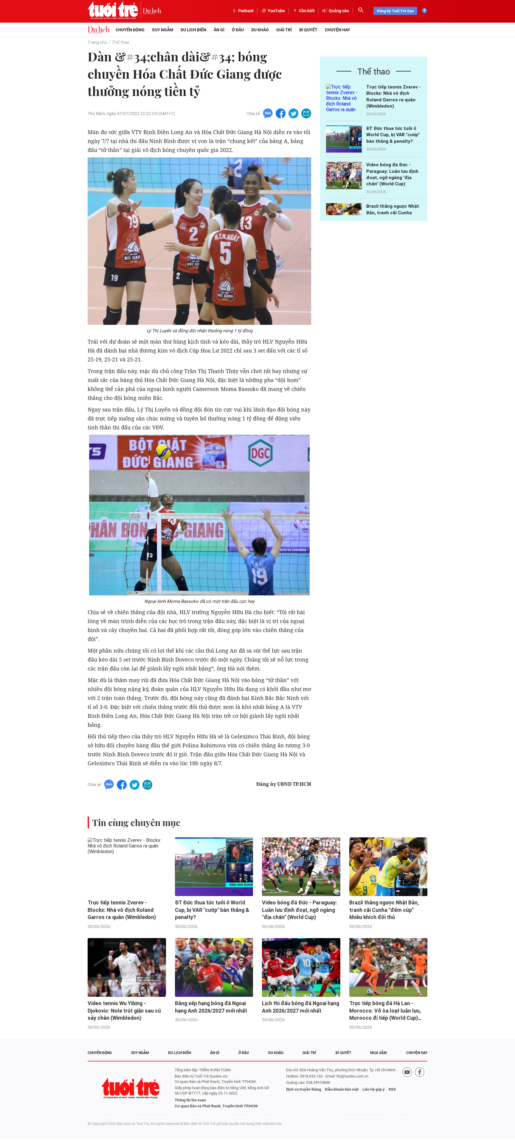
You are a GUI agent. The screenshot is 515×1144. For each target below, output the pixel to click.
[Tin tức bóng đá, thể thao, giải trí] (99, 29)
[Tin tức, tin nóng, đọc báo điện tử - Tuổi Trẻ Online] (115, 10)
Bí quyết (308, 29)
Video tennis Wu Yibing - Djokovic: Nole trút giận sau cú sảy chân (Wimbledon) (124, 1010)
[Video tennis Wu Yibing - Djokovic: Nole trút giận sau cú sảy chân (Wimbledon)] (127, 967)
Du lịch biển (193, 29)
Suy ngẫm (162, 29)
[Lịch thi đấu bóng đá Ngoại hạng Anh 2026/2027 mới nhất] (301, 967)
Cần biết (307, 10)
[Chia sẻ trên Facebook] (281, 113)
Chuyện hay (337, 29)
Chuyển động (130, 29)
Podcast (246, 10)
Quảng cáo (339, 10)
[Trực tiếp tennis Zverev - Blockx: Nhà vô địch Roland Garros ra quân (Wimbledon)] (344, 97)
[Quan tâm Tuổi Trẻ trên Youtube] (407, 1088)
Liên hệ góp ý (373, 1089)
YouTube (276, 10)
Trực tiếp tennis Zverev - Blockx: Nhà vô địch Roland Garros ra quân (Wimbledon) (122, 910)
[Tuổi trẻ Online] (131, 1088)
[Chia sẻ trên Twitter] (293, 113)
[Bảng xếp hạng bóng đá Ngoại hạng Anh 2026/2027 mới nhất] (214, 967)
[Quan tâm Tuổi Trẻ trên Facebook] (419, 1088)
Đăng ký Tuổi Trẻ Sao (395, 11)
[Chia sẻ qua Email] (306, 113)
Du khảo (260, 29)
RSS (392, 1089)
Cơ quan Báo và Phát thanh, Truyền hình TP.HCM (216, 1106)
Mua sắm (378, 1053)
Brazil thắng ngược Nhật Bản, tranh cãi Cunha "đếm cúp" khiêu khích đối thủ (384, 910)
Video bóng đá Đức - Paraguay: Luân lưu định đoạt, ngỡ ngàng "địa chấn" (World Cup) (299, 910)
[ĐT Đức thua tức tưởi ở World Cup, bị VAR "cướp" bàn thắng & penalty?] (344, 139)
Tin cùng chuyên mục (136, 822)
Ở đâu (238, 29)
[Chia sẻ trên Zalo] (268, 113)
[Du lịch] (152, 10)
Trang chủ (97, 42)
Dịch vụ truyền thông (303, 1089)
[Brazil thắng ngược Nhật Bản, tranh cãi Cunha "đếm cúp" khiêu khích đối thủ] (388, 866)
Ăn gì (219, 29)
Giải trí (284, 29)
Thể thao (120, 42)
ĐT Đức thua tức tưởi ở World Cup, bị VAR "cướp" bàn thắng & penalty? (393, 135)
